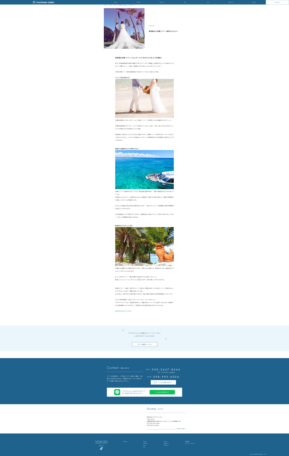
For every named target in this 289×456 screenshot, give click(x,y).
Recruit (166, 445)
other (115, 5)
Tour (144, 445)
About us (166, 443)
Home (105, 5)
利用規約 (187, 441)
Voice (165, 441)
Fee (144, 447)
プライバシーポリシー (190, 443)
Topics (110, 5)
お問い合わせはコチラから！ (123, 311)
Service (145, 443)
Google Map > (181, 428)
